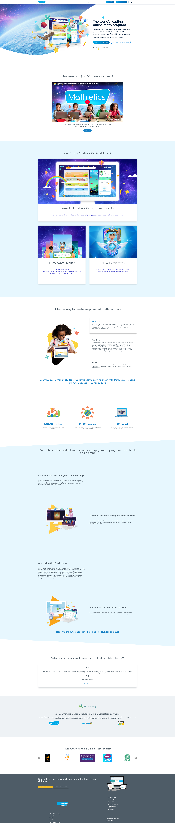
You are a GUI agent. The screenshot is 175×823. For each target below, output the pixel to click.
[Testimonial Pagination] (84, 683)
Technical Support (112, 808)
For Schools (111, 799)
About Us (51, 816)
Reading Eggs (109, 820)
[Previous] (39, 758)
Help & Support (112, 806)
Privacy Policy (52, 821)
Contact (51, 819)
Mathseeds (109, 822)
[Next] (136, 758)
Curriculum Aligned (113, 804)
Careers (51, 817)
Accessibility (111, 809)
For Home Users (112, 801)
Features (110, 802)
